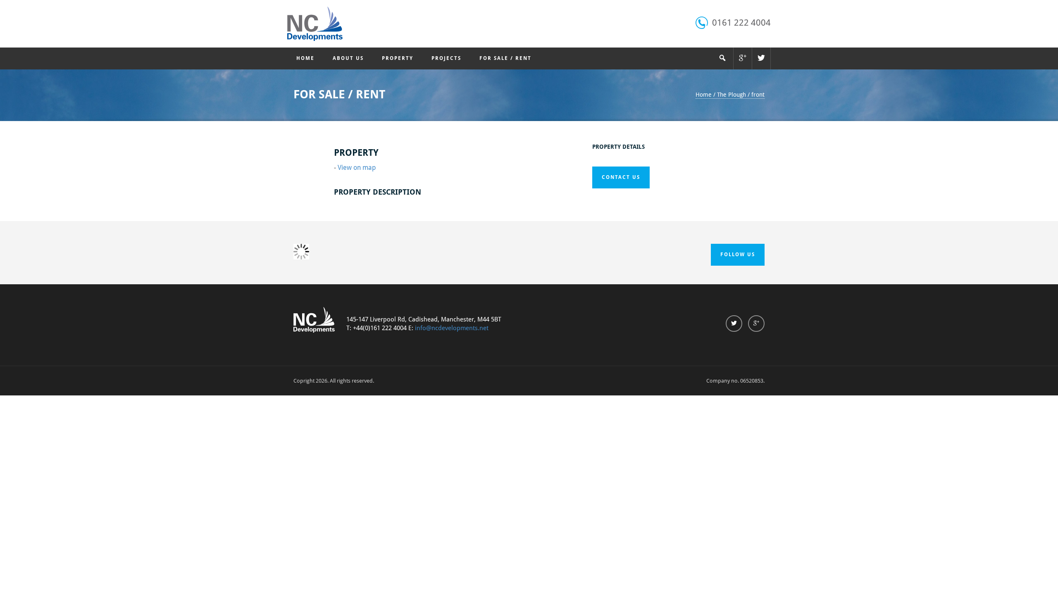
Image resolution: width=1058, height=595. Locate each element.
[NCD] (315, 24)
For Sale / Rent (505, 58)
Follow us (737, 254)
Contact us (621, 177)
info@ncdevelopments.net (451, 328)
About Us (348, 58)
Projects (446, 58)
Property (397, 58)
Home (305, 58)
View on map (357, 167)
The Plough (731, 94)
